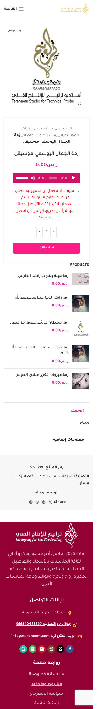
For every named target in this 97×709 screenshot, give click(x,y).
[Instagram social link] (51, 645)
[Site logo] (75, 10)
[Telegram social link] (30, 499)
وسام (39, 489)
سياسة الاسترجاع (46, 690)
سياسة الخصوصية (46, 671)
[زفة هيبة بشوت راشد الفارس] (80, 276)
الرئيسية (65, 125)
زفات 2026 (45, 125)
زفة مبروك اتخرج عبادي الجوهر (43, 371)
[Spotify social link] (32, 645)
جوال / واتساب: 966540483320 (43, 621)
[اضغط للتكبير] (79, 99)
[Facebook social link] (70, 645)
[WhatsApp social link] (37, 499)
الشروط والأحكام (46, 681)
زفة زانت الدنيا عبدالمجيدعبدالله (42, 294)
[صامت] (33, 176)
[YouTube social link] (42, 645)
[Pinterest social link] (43, 499)
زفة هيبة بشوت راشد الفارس (43, 272)
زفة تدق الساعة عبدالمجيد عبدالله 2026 (40, 347)
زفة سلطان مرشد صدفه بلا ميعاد (39, 319)
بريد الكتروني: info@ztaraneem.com (43, 632)
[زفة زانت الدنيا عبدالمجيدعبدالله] (80, 299)
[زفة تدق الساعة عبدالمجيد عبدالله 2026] (80, 351)
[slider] (22, 173)
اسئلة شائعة (46, 700)
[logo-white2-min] (46, 531)
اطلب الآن (46, 244)
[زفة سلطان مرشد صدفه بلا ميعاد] (80, 324)
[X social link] (50, 499)
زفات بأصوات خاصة (40, 132)
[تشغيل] (73, 176)
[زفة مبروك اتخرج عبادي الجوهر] (80, 377)
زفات (63, 473)
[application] (46, 174)
